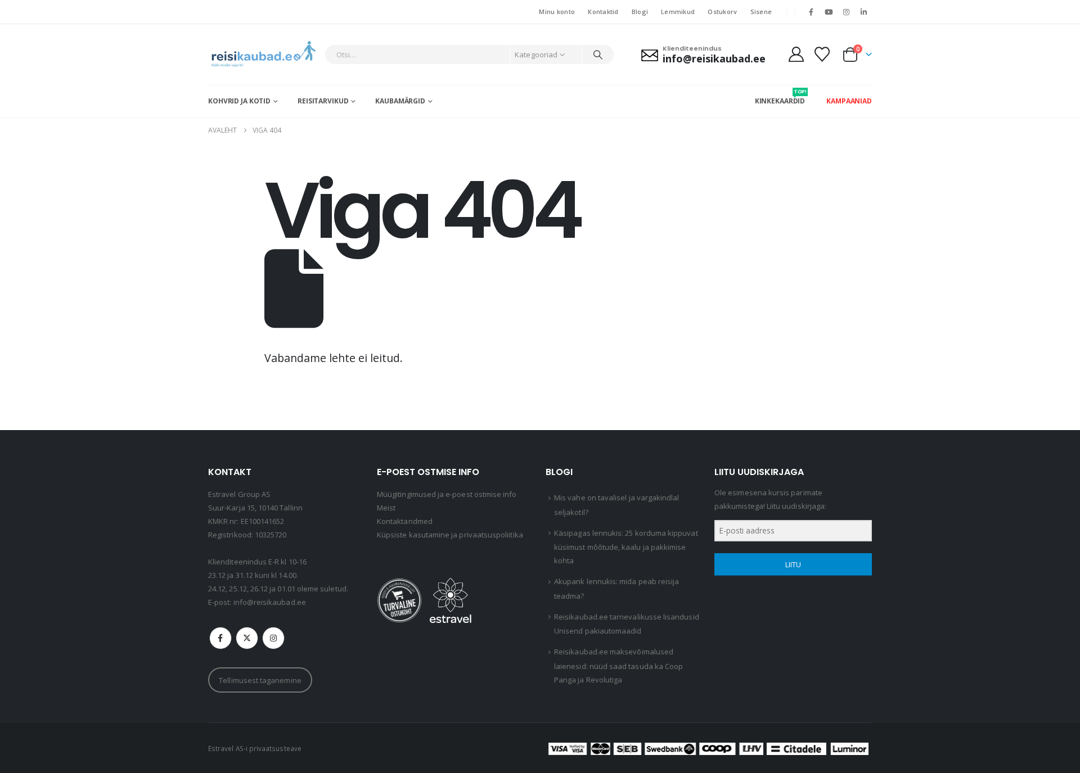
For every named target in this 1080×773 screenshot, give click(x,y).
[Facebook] (811, 11)
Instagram (273, 638)
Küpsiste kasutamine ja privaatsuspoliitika (450, 535)
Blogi (640, 11)
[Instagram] (846, 11)
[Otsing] (598, 54)
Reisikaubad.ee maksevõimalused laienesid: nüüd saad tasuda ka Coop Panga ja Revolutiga (618, 666)
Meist (386, 508)
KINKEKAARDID (780, 97)
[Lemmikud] (822, 54)
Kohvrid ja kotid (239, 101)
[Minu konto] (796, 54)
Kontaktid (603, 11)
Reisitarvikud (323, 101)
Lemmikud (678, 11)
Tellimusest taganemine (260, 680)
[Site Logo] (263, 54)
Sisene (761, 11)
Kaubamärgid (400, 101)
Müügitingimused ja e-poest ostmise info (447, 494)
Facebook (220, 638)
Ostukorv (722, 11)
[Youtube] (828, 11)
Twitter (247, 638)
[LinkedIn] (864, 11)
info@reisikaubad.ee (269, 602)
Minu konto (557, 11)
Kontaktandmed (405, 521)
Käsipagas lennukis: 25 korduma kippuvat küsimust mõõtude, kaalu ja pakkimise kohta (626, 547)
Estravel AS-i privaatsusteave (255, 748)
